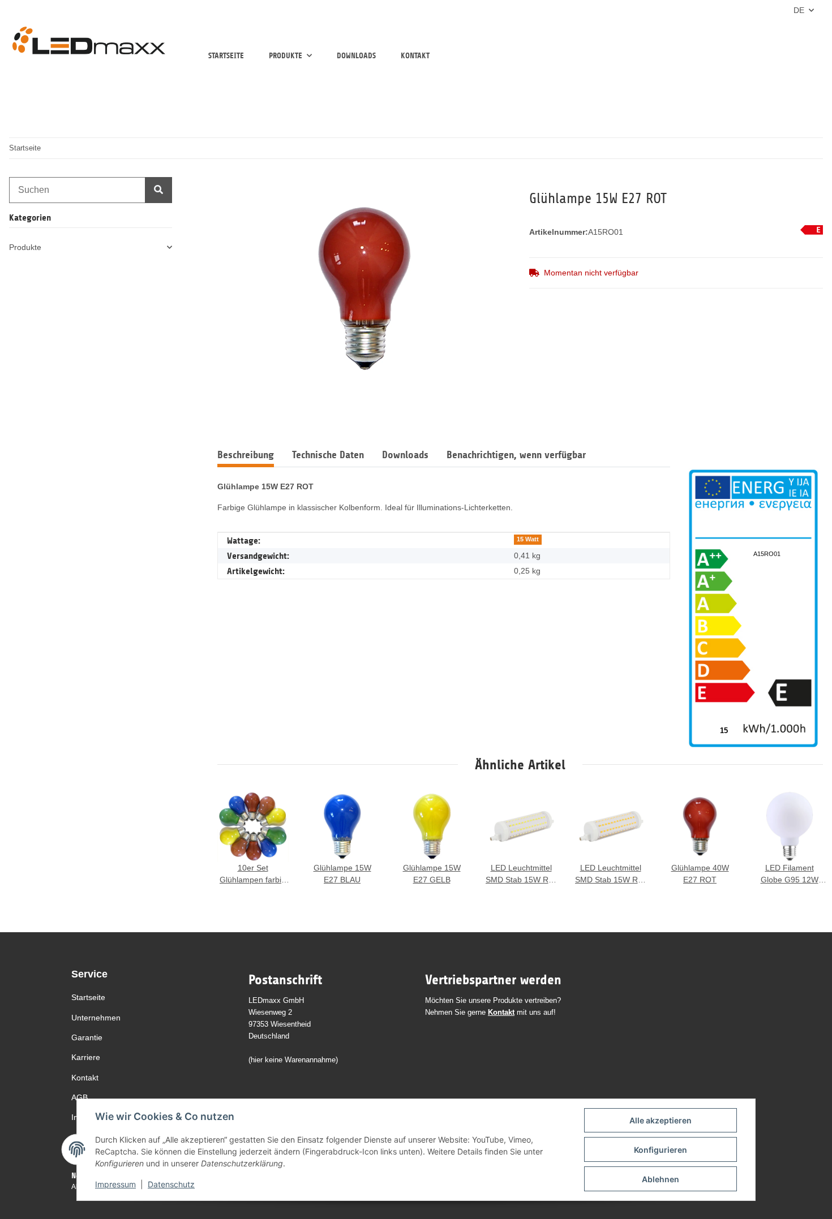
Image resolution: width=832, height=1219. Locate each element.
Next (803, 839)
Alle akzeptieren (660, 1120)
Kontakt (415, 56)
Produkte (25, 247)
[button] (90, 247)
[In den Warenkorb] (226, 183)
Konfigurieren (660, 1150)
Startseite (226, 56)
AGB (79, 1097)
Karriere (85, 1057)
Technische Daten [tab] (328, 454)
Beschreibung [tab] (245, 454)
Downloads (356, 56)
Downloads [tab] (405, 454)
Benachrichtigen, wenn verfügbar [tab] (516, 454)
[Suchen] (158, 190)
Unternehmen (96, 1017)
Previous (236, 839)
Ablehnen (660, 1179)
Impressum (115, 1184)
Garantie (86, 1037)
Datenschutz (171, 1184)
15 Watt (528, 539)
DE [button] (799, 10)
